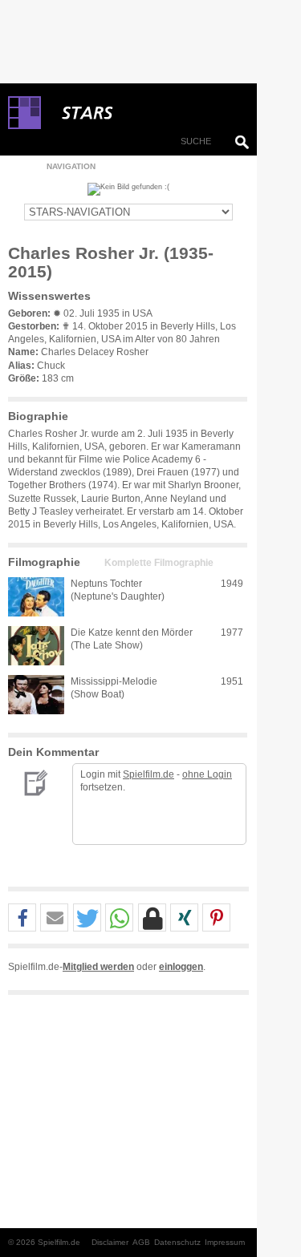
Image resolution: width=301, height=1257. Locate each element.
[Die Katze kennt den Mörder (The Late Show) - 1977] (36, 645)
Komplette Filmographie (159, 562)
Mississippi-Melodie (114, 681)
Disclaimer (110, 1242)
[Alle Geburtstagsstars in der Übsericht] (144, 113)
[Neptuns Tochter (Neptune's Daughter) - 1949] (36, 596)
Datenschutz (177, 1242)
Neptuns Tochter (106, 583)
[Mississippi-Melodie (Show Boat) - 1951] (36, 694)
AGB (141, 1242)
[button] (22, 918)
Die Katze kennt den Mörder (132, 632)
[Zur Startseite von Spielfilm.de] (24, 126)
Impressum (225, 1242)
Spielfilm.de (148, 774)
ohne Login (207, 774)
